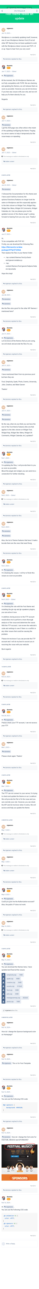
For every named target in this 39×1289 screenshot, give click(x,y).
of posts (19, 11)
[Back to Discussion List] (2, 10)
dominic (7, 125)
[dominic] (4, 67)
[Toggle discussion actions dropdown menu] (37, 10)
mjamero (9, 76)
